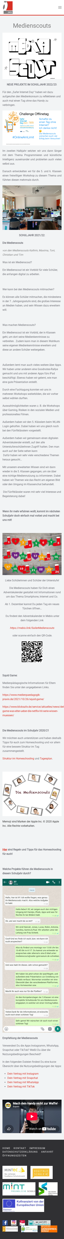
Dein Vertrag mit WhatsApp (23, 1082)
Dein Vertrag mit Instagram (23, 1073)
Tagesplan (46, 758)
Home (6, 1148)
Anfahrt (47, 1151)
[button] (60, 7)
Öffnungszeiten (14, 1155)
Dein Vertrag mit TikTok (21, 1086)
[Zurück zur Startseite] (7, 7)
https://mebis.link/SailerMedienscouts (32, 627)
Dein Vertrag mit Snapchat (22, 1078)
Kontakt (20, 1148)
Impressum (37, 1148)
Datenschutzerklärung (20, 1151)
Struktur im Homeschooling (18, 758)
